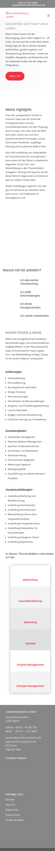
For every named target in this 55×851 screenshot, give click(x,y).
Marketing (30, 622)
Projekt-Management (30, 664)
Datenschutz (13, 815)
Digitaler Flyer (13, 749)
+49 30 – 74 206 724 (25, 727)
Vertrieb (30, 643)
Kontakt (10, 799)
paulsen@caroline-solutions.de (23, 737)
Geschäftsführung (30, 601)
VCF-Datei (11, 745)
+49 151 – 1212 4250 (25, 731)
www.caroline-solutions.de (21, 741)
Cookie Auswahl (15, 820)
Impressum (12, 809)
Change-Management (30, 686)
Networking (30, 579)
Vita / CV (14, 76)
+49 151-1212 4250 (27, 2)
